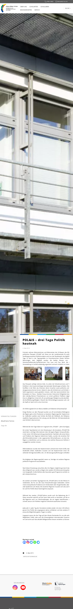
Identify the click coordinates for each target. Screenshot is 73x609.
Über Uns (23, 6)
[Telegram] (38, 542)
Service (37, 10)
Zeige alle (4, 425)
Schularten (33, 6)
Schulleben (45, 6)
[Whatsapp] (34, 542)
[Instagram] (27, 542)
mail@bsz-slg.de (62, 1)
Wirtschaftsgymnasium (30, 556)
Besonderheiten (26, 10)
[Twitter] (31, 542)
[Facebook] (24, 542)
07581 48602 (50, 1)
